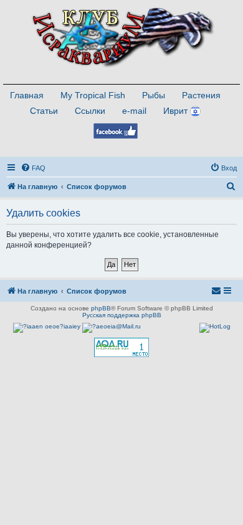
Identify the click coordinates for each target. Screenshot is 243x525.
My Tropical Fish (92, 95)
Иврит (175, 111)
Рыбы (153, 95)
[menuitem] (33, 167)
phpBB (101, 308)
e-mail (134, 111)
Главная (27, 95)
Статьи (44, 111)
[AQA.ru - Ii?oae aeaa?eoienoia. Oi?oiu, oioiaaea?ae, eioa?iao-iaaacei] (121, 347)
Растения (201, 95)
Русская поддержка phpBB (121, 315)
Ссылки (90, 111)
